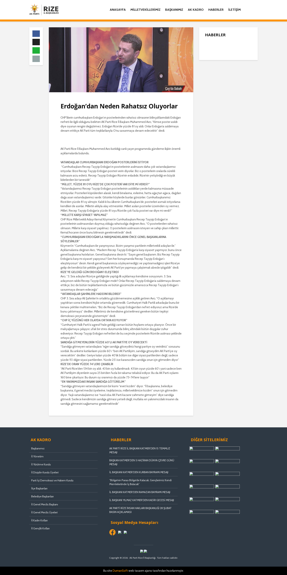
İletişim (234, 10)
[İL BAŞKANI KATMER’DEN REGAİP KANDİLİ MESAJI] (213, 74)
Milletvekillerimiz (145, 10)
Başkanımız (174, 10)
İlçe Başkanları (39, 488)
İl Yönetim (37, 456)
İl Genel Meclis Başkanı (44, 504)
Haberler (216, 10)
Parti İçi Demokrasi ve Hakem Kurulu (52, 480)
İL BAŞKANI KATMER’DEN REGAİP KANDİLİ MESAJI (237, 74)
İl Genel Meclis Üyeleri (44, 512)
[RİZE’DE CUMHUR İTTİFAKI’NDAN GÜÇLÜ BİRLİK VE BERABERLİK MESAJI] (213, 105)
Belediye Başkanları (42, 496)
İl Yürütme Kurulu (41, 464)
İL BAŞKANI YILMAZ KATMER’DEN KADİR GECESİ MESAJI (141, 500)
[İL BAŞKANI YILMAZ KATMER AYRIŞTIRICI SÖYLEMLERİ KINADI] (213, 90)
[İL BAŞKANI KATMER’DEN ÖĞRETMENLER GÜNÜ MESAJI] (213, 125)
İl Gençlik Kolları (40, 528)
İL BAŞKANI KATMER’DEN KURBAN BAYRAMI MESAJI (138, 472)
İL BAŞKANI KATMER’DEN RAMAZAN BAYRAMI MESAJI (139, 492)
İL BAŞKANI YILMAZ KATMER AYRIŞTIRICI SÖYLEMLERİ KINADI (237, 90)
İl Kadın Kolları (39, 520)
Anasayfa (118, 10)
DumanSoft (120, 570)
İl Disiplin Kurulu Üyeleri (45, 472)
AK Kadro (196, 10)
